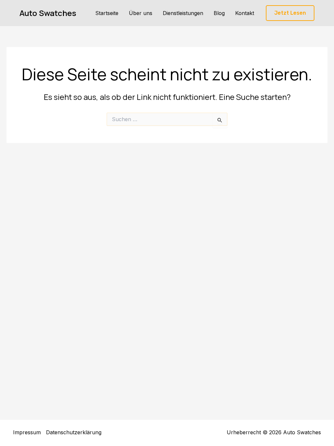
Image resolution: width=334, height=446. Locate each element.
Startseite (106, 13)
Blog (219, 13)
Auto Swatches (48, 13)
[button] (290, 13)
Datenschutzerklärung (73, 432)
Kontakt (244, 13)
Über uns (140, 13)
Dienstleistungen (183, 13)
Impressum (27, 432)
